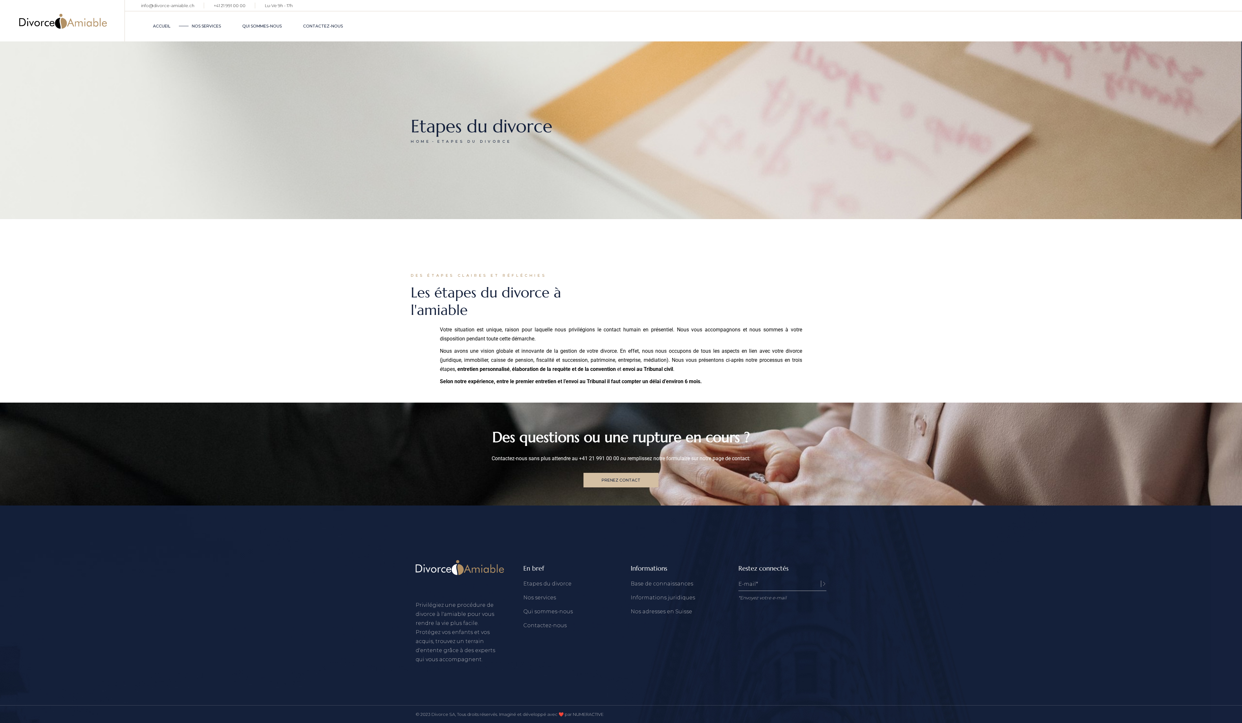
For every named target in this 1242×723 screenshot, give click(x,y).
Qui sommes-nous (548, 611)
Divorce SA (443, 714)
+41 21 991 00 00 (229, 5)
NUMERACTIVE (588, 714)
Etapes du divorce (547, 584)
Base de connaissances (662, 584)
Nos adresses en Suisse (661, 611)
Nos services (539, 598)
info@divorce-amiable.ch (167, 5)
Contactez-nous (545, 625)
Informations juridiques (663, 598)
